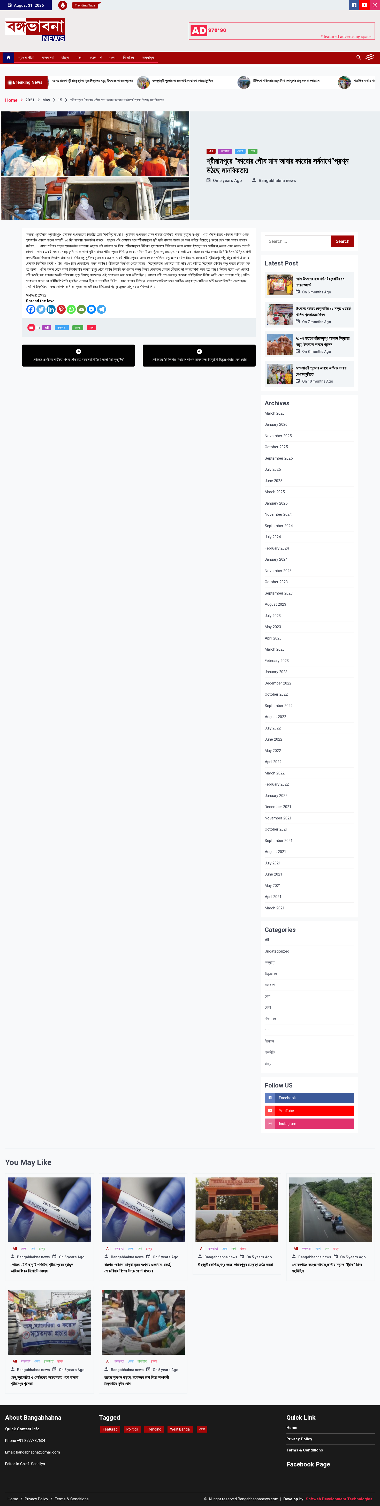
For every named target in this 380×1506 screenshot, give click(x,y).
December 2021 (278, 806)
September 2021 (279, 840)
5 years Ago (230, 180)
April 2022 (273, 761)
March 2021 (275, 908)
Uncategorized (277, 951)
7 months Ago (319, 322)
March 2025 (275, 492)
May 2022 (273, 750)
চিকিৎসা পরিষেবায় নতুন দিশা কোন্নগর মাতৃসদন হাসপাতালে (224, 81)
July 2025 (273, 469)
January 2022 (276, 795)
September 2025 (279, 458)
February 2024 (277, 548)
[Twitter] (40, 309)
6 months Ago (319, 292)
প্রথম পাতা (26, 57)
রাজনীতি (270, 1052)
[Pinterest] (61, 309)
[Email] (81, 309)
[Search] (358, 57)
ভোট (202, 1429)
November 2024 (278, 514)
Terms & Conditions (304, 1450)
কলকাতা (48, 57)
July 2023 (273, 615)
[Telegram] (101, 309)
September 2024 (279, 525)
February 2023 (277, 660)
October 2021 (276, 829)
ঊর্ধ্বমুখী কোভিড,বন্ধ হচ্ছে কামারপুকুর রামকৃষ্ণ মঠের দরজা (235, 1264)
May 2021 (273, 885)
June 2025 (273, 480)
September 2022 (279, 705)
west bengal (180, 1429)
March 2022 (275, 773)
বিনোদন (128, 57)
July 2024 (273, 537)
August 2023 (275, 604)
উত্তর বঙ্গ (271, 973)
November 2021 (278, 818)
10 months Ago (320, 381)
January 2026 (276, 424)
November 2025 (278, 435)
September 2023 (279, 593)
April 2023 (273, 638)
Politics (132, 1429)
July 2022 (273, 728)
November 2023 (278, 570)
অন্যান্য (148, 57)
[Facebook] (30, 309)
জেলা (93, 57)
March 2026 (275, 413)
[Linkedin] (51, 309)
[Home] (8, 57)
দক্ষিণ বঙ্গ (270, 1018)
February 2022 (277, 784)
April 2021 (273, 896)
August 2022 (275, 716)
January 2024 (276, 559)
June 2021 (273, 874)
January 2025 (276, 503)
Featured (110, 1429)
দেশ (79, 57)
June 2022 (273, 739)
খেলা (112, 57)
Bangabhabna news (277, 180)
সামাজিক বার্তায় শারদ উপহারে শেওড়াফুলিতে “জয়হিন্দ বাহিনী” (326, 81)
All (211, 151)
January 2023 (276, 672)
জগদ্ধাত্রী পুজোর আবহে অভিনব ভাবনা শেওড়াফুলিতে (121, 81)
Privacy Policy (299, 1439)
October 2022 (276, 694)
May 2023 (273, 627)
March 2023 (275, 649)
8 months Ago (319, 351)
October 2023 (276, 582)
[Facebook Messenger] (91, 309)
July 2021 (273, 863)
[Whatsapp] (71, 309)
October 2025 (276, 447)
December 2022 (278, 683)
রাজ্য (65, 57)
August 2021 (275, 851)
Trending (154, 1429)
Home (291, 1427)
